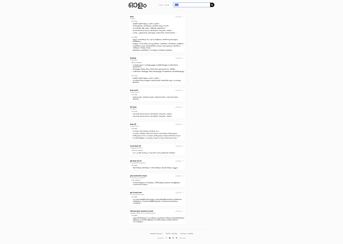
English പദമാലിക (171, 233)
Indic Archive (160, 238)
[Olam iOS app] (169, 238)
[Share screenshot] (183, 17)
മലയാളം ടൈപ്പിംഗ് (156, 233)
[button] (160, 24)
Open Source (182, 238)
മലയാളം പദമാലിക (186, 233)
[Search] (212, 5)
